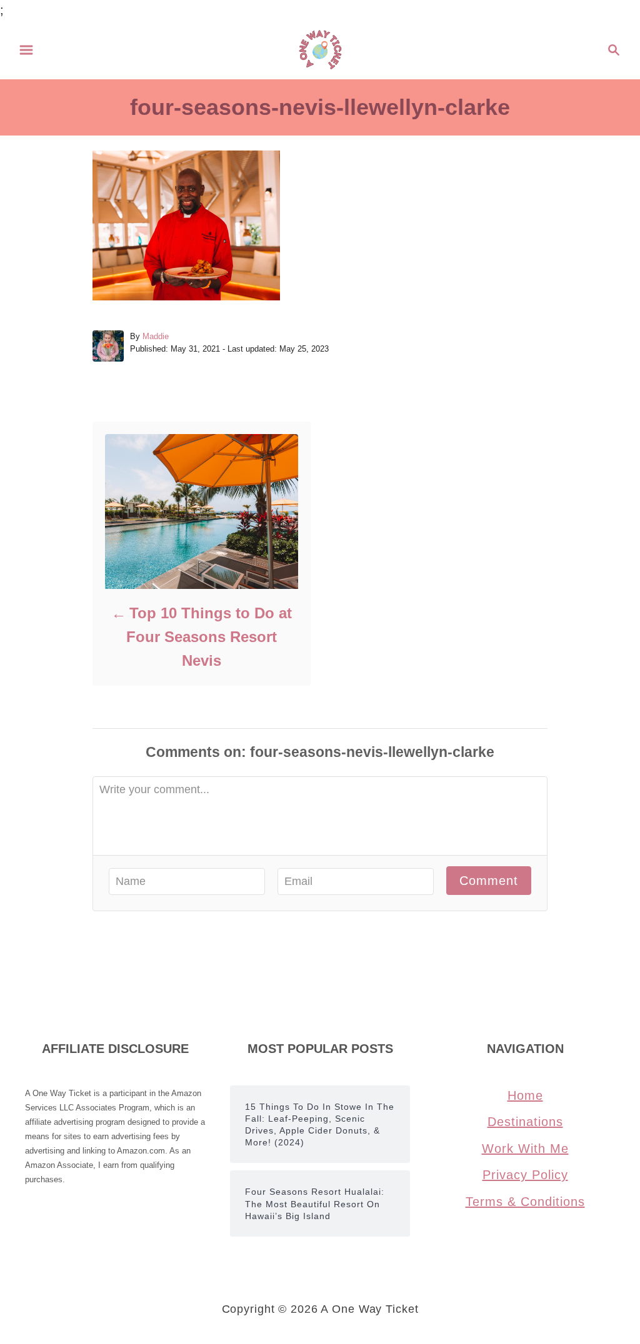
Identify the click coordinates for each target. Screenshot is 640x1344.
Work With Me (525, 1148)
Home (525, 1095)
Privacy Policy (525, 1175)
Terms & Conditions (525, 1201)
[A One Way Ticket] (320, 49)
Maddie (155, 336)
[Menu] (26, 49)
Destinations (525, 1122)
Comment (488, 880)
